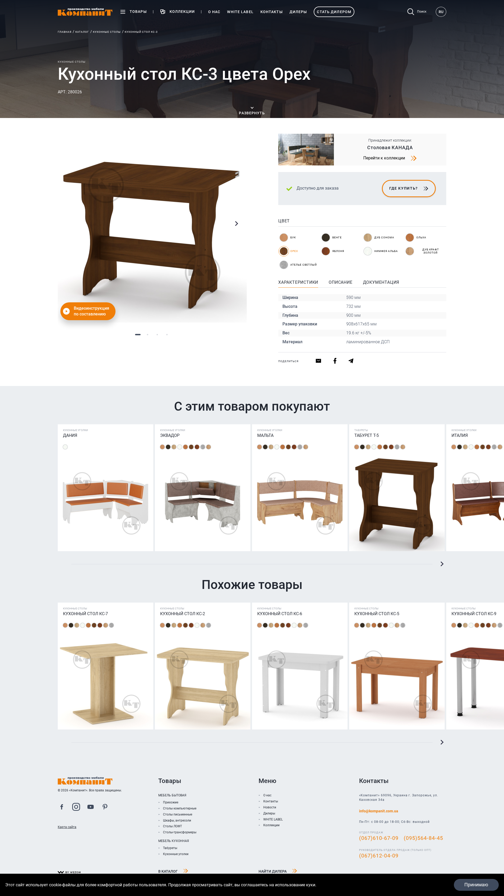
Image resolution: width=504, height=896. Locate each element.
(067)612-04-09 (378, 855)
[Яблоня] (197, 447)
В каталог (168, 871)
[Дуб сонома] (174, 447)
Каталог (82, 31)
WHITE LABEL (273, 819)
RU (441, 12)
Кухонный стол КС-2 (182, 613)
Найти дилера (273, 871)
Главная (64, 31)
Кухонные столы (107, 31)
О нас (267, 795)
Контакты (270, 801)
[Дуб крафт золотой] (208, 447)
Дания (70, 435)
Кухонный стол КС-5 (376, 613)
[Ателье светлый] (203, 447)
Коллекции (271, 825)
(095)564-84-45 (423, 838)
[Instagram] (76, 807)
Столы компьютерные (179, 808)
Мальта (265, 435)
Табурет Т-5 (366, 435)
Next (236, 223)
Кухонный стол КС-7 (85, 613)
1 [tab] (137, 334)
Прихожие (170, 802)
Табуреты (170, 848)
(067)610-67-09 (378, 838)
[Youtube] (90, 807)
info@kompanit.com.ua (378, 811)
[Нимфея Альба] (65, 447)
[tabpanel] (152, 228)
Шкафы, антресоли (177, 820)
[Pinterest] (105, 807)
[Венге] (168, 447)
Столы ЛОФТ (172, 826)
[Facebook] (62, 807)
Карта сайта (67, 827)
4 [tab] (166, 334)
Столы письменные (177, 814)
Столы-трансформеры (179, 832)
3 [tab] (157, 334)
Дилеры (269, 813)
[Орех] (191, 447)
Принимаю (476, 884)
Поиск (421, 11)
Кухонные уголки (175, 854)
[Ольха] (185, 447)
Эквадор (170, 435)
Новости (269, 807)
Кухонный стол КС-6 (279, 613)
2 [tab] (147, 334)
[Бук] (162, 447)
